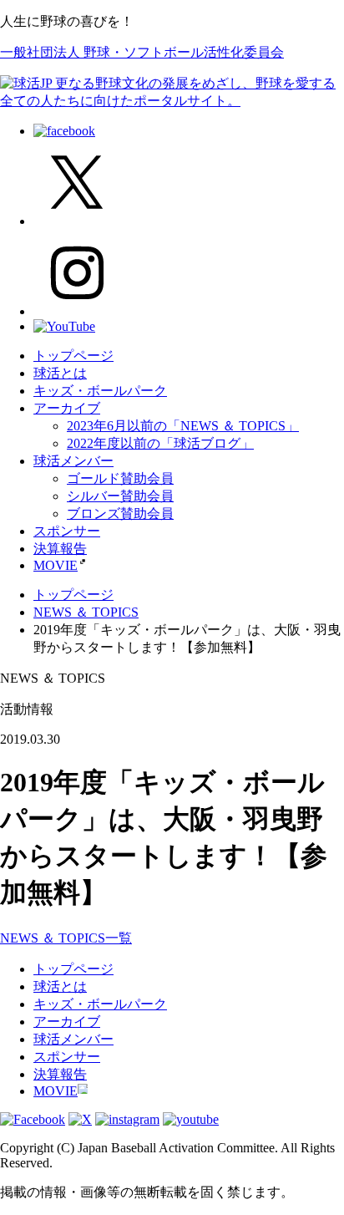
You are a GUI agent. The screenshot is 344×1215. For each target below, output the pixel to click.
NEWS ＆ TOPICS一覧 (66, 938)
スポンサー (66, 531)
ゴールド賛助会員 (120, 478)
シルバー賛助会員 (120, 496)
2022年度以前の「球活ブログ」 (160, 443)
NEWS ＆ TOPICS (86, 612)
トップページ (73, 355)
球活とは (60, 373)
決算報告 (60, 548)
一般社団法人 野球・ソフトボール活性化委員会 (142, 52)
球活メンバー (73, 461)
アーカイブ (66, 408)
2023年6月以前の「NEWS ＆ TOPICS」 (183, 426)
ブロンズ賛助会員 (120, 513)
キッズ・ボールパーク (100, 391)
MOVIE (55, 565)
